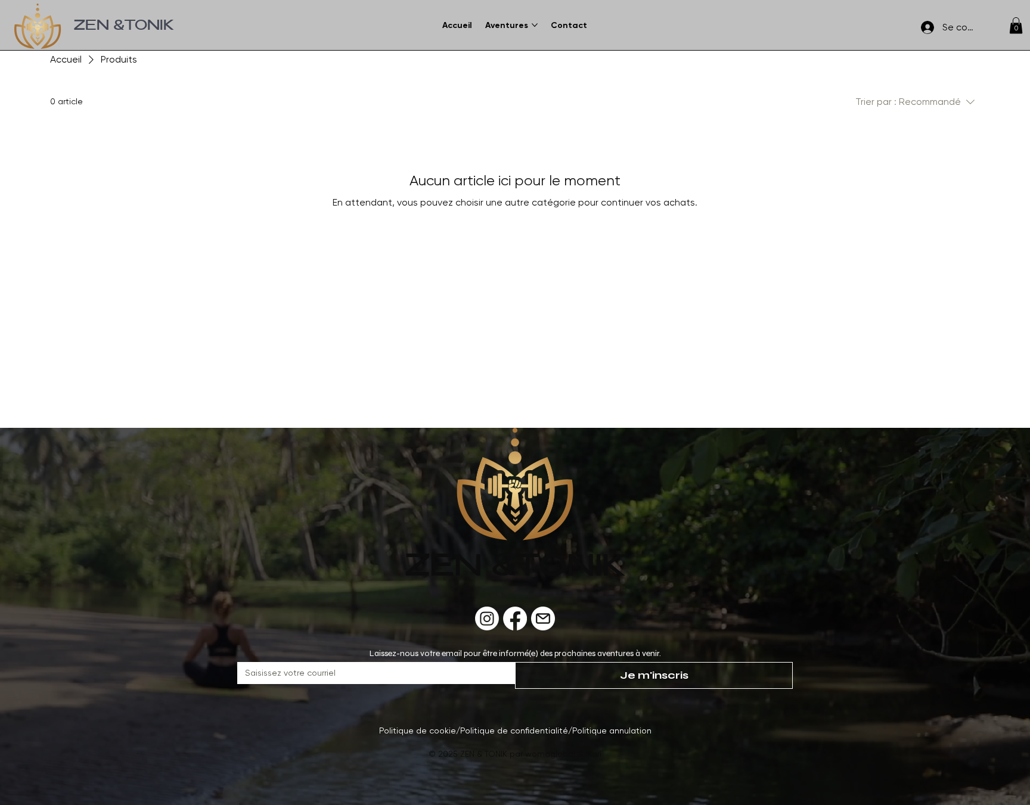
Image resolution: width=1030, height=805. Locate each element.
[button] (1016, 25)
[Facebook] (515, 618)
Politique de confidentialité (514, 730)
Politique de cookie (417, 730)
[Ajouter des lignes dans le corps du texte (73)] (543, 618)
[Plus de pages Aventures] (535, 25)
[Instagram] (487, 618)
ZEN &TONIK (124, 26)
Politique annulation (611, 730)
